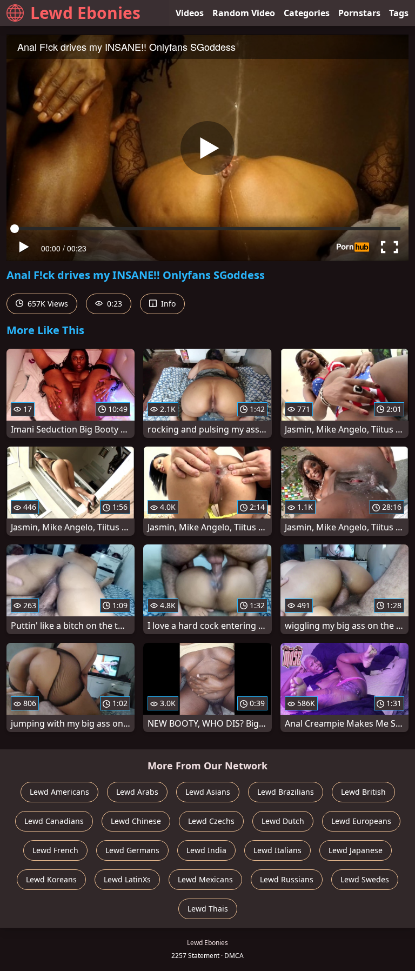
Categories (307, 13)
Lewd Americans (59, 792)
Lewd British (363, 792)
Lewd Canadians (54, 821)
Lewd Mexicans (205, 879)
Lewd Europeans (361, 821)
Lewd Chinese (136, 821)
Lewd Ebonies (85, 13)
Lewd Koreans (51, 879)
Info (167, 303)
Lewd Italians (277, 850)
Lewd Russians (286, 879)
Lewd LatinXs (127, 879)
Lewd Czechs (211, 821)
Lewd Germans (132, 850)
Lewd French (55, 850)
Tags (399, 13)
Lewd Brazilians (285, 792)
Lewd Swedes (364, 879)
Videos (190, 13)
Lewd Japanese (356, 850)
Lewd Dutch (283, 821)
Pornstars (359, 13)
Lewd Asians (207, 792)
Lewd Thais (208, 908)
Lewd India (206, 850)
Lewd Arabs (137, 792)
